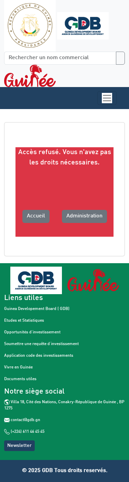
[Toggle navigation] (107, 98)
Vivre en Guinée (18, 367)
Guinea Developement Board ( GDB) (36, 309)
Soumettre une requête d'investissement (41, 344)
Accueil (36, 216)
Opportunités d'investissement (32, 332)
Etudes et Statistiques (24, 321)
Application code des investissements (38, 356)
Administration (84, 216)
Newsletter (19, 445)
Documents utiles (20, 379)
